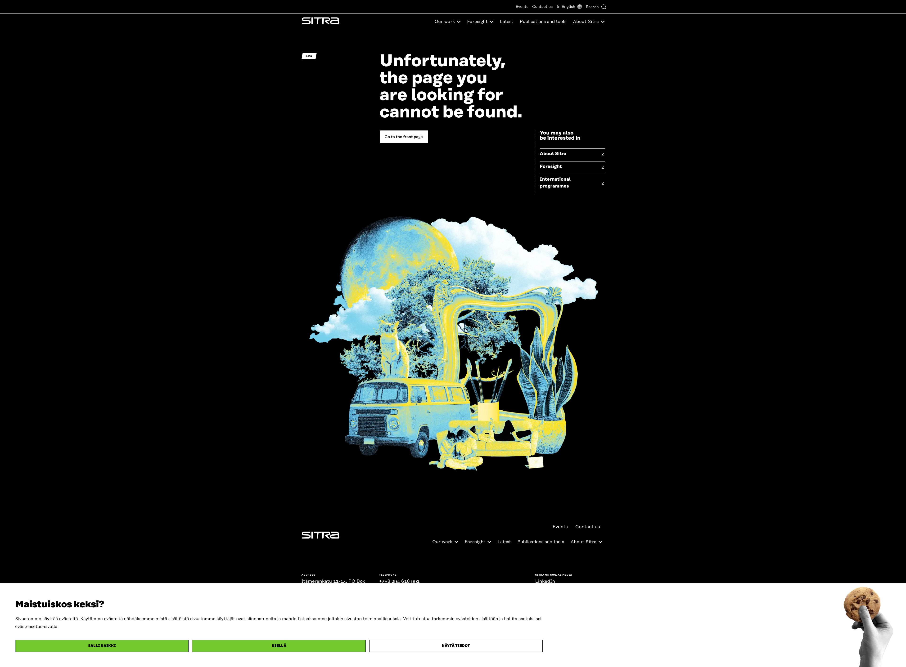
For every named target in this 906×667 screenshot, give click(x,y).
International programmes (555, 183)
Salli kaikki (102, 646)
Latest (506, 21)
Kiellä (279, 646)
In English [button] (565, 6)
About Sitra (553, 153)
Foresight (551, 166)
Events (522, 6)
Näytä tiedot (456, 646)
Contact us (542, 6)
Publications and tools (543, 21)
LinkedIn (545, 581)
